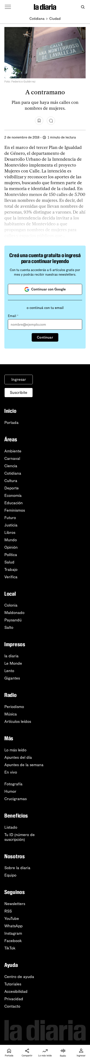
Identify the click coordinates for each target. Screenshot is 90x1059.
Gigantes (12, 678)
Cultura (10, 480)
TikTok (10, 948)
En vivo (10, 772)
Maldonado (14, 612)
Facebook (13, 940)
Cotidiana (37, 19)
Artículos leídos (17, 721)
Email (13, 316)
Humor (10, 791)
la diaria (11, 656)
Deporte (11, 488)
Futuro (10, 517)
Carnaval (12, 458)
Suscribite (18, 392)
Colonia (10, 605)
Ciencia (10, 466)
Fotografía (13, 784)
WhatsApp (13, 926)
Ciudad (55, 19)
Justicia (10, 525)
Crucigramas (15, 798)
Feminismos (14, 510)
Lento (9, 670)
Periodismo (14, 706)
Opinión (11, 547)
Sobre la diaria (17, 867)
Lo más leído (15, 750)
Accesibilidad (16, 991)
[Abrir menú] (7, 6)
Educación (13, 503)
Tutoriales (12, 984)
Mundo (10, 540)
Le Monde (13, 663)
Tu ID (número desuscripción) (19, 837)
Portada (11, 422)
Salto (8, 627)
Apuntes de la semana (23, 764)
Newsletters (14, 903)
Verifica (10, 577)
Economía (13, 495)
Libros (9, 532)
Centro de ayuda (19, 976)
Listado (10, 827)
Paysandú (13, 620)
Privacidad (13, 999)
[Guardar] (39, 120)
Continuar (45, 337)
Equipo (10, 875)
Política (10, 554)
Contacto (12, 1006)
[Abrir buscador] (83, 7)
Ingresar (18, 379)
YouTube (11, 918)
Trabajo (10, 569)
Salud (9, 562)
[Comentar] (51, 120)
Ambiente (12, 451)
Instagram (13, 933)
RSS (8, 911)
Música (10, 714)
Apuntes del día (18, 757)
